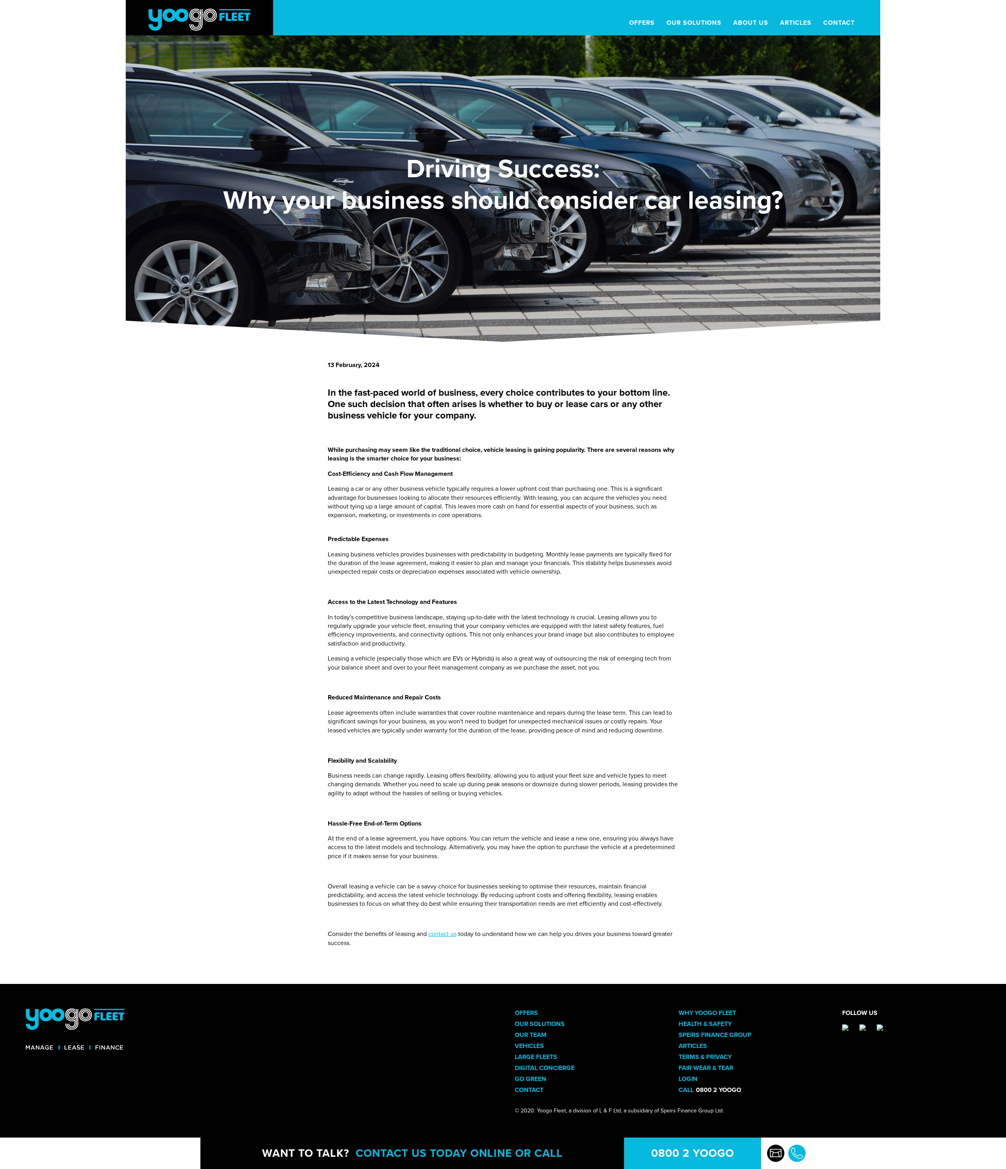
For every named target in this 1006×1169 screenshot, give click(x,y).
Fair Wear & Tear (706, 1068)
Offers (526, 1013)
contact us (442, 934)
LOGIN (688, 1079)
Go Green (530, 1079)
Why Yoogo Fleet (707, 1013)
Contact (529, 1090)
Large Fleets (536, 1057)
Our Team (531, 1035)
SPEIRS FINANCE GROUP (715, 1035)
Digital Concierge (545, 1068)
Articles (693, 1046)
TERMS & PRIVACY (705, 1057)
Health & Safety (705, 1024)
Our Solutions (540, 1024)
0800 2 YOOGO (692, 1153)
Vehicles (529, 1046)
